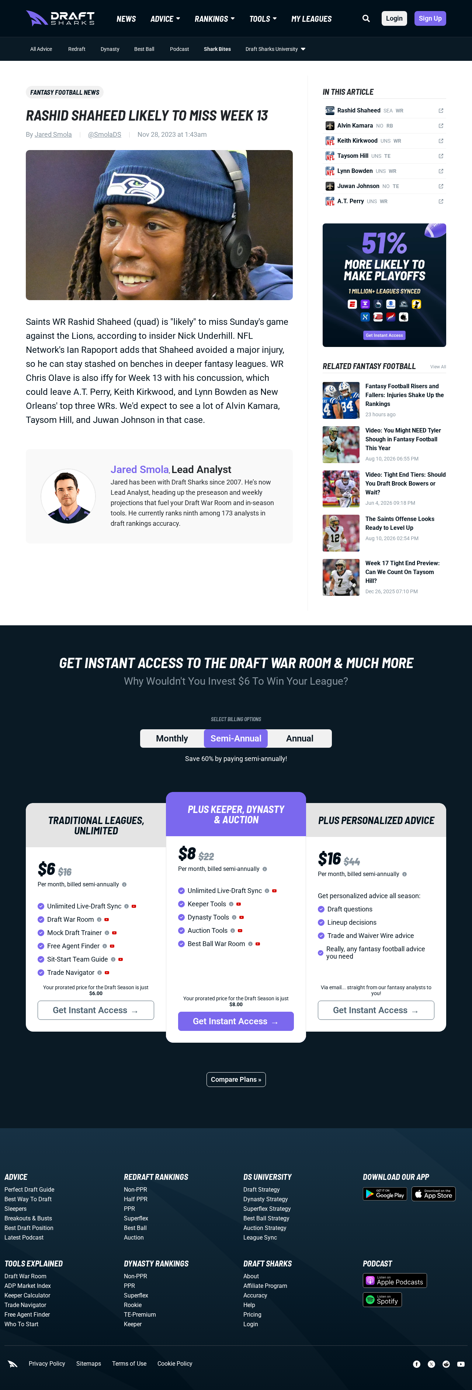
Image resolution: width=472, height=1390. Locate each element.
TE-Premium (140, 1314)
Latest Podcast (24, 1237)
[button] (134, 906)
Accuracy (255, 1295)
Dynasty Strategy (265, 1199)
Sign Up (430, 18)
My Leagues (311, 18)
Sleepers (15, 1208)
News (126, 18)
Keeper (133, 1324)
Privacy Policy (47, 1364)
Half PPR (136, 1199)
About (251, 1276)
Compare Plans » (236, 1079)
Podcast (179, 49)
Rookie (133, 1305)
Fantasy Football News (64, 92)
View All (438, 366)
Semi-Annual (236, 738)
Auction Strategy (265, 1227)
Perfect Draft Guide (29, 1189)
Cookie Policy (174, 1364)
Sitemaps (88, 1364)
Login (394, 18)
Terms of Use (129, 1364)
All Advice (41, 49)
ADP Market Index (27, 1285)
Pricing (252, 1314)
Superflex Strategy (267, 1208)
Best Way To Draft (28, 1199)
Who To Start (21, 1324)
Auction (134, 1237)
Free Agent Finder (27, 1314)
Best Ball (144, 49)
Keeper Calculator (27, 1295)
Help (249, 1305)
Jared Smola (53, 134)
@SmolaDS (104, 134)
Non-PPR (135, 1189)
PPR (129, 1208)
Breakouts (17, 1218)
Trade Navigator (25, 1305)
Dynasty (110, 49)
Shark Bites (217, 49)
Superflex (136, 1218)
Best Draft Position (28, 1227)
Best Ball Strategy (266, 1218)
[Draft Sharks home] (60, 18)
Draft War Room (25, 1276)
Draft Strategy (261, 1189)
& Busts (42, 1218)
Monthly (172, 738)
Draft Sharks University (272, 49)
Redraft (77, 49)
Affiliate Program (265, 1285)
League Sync (260, 1237)
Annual (299, 738)
